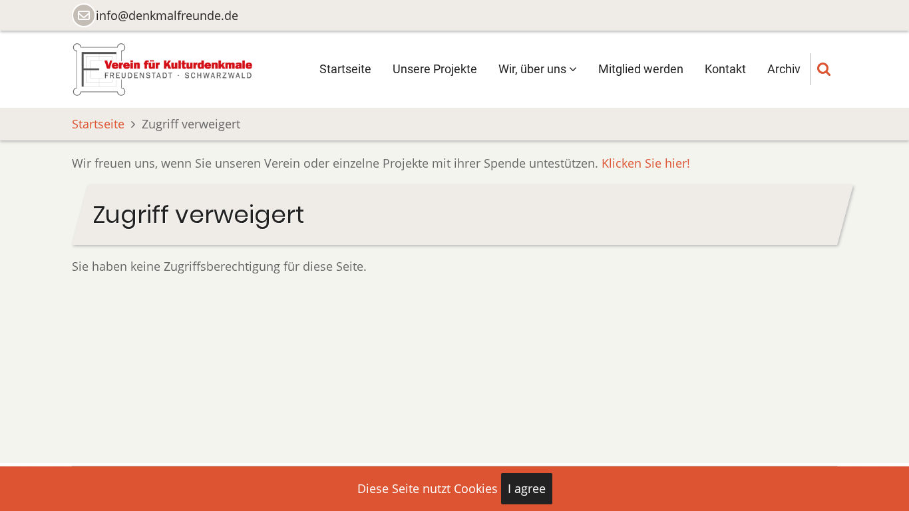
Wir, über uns (533, 69)
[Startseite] (162, 68)
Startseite (345, 69)
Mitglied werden (640, 69)
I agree (527, 488)
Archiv (784, 69)
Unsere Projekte (435, 69)
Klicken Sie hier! (646, 163)
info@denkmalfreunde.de (167, 15)
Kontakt (725, 69)
